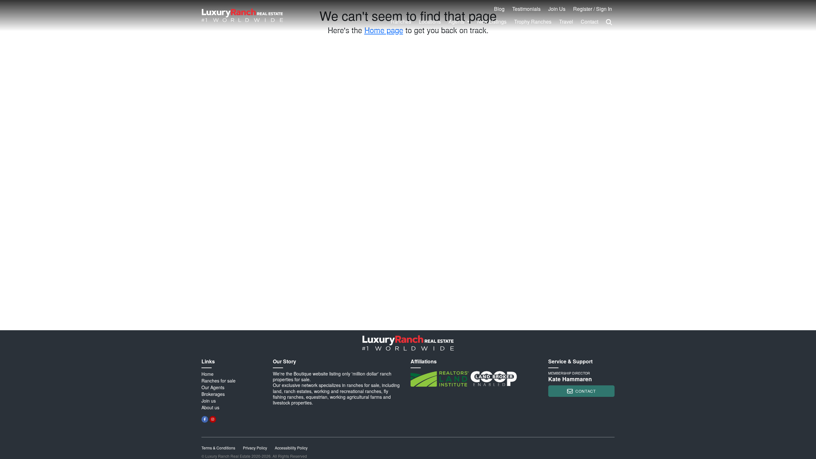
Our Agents (212, 387)
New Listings (491, 21)
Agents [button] (457, 21)
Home (207, 374)
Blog (499, 8)
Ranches (401, 21)
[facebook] (204, 419)
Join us (208, 400)
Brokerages (213, 394)
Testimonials (526, 8)
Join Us (556, 8)
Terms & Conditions (218, 447)
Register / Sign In (592, 8)
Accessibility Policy (291, 447)
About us (210, 407)
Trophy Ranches (532, 21)
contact (585, 391)
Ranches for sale (218, 380)
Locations (430, 21)
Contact (589, 21)
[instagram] (212, 419)
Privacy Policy (255, 447)
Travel (566, 21)
